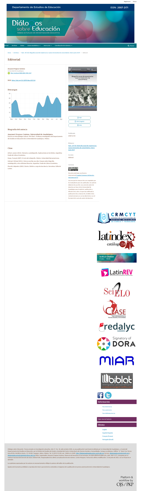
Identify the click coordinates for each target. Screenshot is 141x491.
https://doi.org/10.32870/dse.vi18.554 (23, 80)
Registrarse (127, 1)
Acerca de (47, 45)
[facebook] (100, 398)
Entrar (135, 1)
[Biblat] (117, 390)
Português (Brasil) (107, 439)
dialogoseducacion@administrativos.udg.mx (21, 455)
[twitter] (108, 398)
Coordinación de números (63, 45)
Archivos (14, 45)
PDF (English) (80, 121)
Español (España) (107, 433)
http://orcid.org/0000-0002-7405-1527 (21, 73)
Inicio (9, 53)
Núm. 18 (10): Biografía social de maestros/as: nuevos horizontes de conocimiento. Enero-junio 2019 (50, 53)
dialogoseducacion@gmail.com (119, 453)
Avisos (22, 45)
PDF (80, 118)
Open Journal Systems (104, 419)
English (104, 430)
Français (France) (107, 436)
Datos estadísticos (33, 45)
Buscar (132, 46)
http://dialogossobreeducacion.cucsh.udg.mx (90, 453)
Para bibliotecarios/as (108, 413)
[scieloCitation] (117, 262)
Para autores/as (107, 410)
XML (80, 125)
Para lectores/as (107, 406)
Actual (6, 45)
